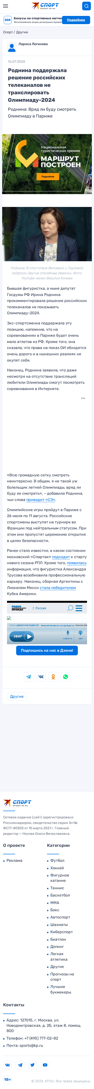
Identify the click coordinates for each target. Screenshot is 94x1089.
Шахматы (59, 924)
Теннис (57, 888)
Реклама (14, 860)
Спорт (8, 32)
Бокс (54, 910)
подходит (61, 557)
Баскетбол (60, 895)
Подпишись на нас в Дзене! (47, 650)
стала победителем (58, 587)
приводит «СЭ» (40, 499)
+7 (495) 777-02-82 (41, 1038)
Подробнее (76, 20)
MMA (54, 902)
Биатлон (58, 939)
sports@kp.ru (31, 1045)
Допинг (57, 946)
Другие (22, 32)
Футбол (57, 860)
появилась (77, 563)
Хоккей (57, 868)
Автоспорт (60, 917)
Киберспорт (61, 932)
